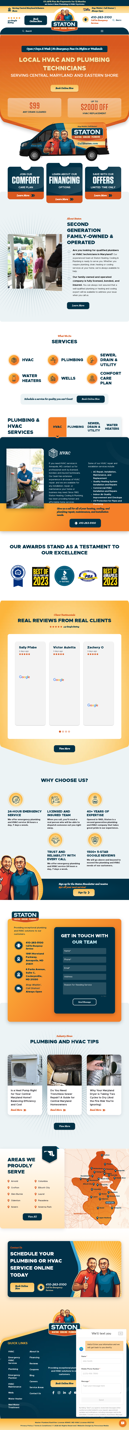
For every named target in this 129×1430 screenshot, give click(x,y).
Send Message (84, 1002)
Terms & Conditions (42, 1426)
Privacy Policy (27, 1426)
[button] (116, 20)
